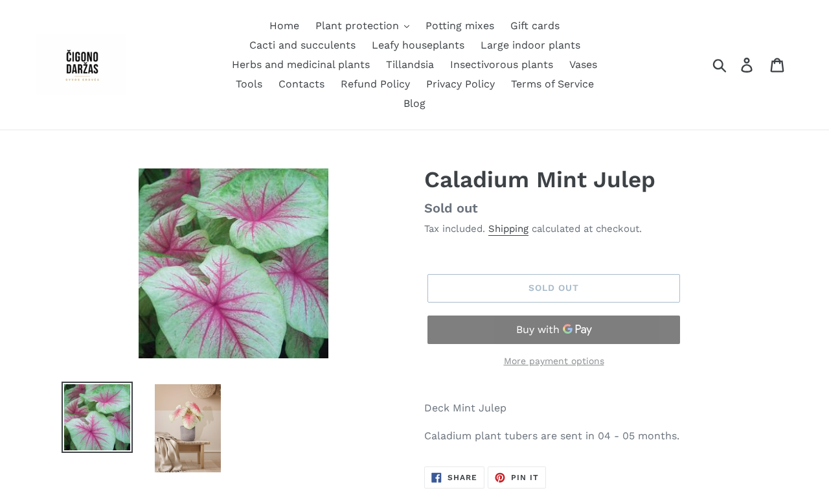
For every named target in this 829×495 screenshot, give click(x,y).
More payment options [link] (554, 361)
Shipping (508, 229)
